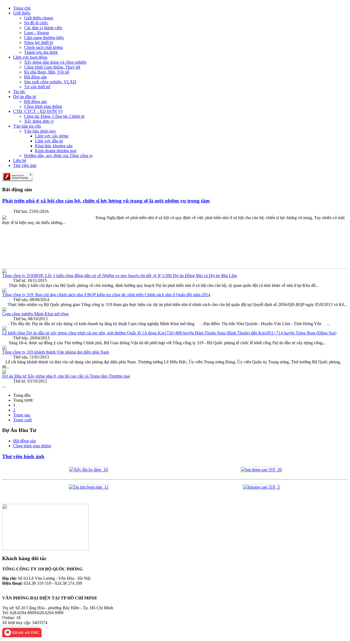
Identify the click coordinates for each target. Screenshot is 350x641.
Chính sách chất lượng (43, 47)
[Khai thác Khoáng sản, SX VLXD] (261, 487)
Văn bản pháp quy (40, 131)
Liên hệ (19, 160)
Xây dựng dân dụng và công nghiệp (55, 62)
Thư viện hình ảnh (23, 456)
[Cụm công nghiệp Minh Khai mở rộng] (4, 310)
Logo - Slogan (36, 32)
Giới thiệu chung (38, 18)
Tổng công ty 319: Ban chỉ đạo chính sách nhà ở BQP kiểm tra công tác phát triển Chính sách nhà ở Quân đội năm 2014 (106, 294)
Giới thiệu (21, 13)
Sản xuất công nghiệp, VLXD (50, 82)
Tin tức (19, 91)
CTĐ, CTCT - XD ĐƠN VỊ (38, 111)
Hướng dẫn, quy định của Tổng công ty (58, 155)
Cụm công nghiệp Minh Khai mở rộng (35, 313)
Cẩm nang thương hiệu (44, 37)
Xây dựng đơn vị (39, 121)
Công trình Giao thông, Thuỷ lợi (52, 67)
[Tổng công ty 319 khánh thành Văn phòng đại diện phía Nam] (4, 348)
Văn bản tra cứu (27, 126)
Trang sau (21, 415)
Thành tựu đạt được (41, 52)
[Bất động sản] (261, 469)
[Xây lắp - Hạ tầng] (88, 469)
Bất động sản (35, 77)
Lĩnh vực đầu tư (49, 141)
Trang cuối (22, 419)
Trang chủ (22, 8)
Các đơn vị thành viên (43, 27)
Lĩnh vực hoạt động (30, 57)
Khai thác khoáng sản (53, 145)
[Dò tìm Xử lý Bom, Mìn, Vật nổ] (89, 487)
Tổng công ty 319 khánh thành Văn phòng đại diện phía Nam (55, 352)
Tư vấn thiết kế (37, 86)
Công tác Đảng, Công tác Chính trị (54, 116)
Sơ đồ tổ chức (36, 22)
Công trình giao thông (43, 106)
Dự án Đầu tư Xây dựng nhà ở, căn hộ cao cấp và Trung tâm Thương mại (66, 376)
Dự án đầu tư (24, 96)
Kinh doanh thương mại (55, 150)
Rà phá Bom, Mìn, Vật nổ (46, 72)
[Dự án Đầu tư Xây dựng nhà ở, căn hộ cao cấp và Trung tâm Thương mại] (4, 372)
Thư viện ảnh (24, 165)
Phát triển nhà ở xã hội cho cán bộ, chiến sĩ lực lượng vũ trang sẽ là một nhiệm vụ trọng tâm (106, 201)
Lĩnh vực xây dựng (51, 136)
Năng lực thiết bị (38, 42)
